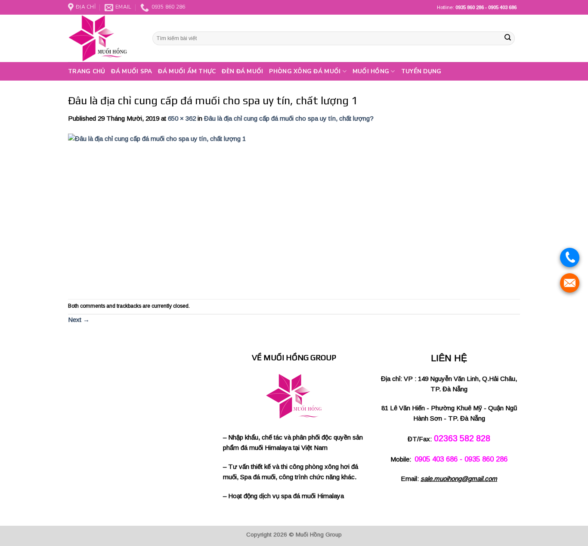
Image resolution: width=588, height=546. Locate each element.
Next (79, 319)
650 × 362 (182, 118)
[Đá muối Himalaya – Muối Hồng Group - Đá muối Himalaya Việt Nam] (103, 38)
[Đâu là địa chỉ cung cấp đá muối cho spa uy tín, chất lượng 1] (208, 211)
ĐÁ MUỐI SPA (131, 71)
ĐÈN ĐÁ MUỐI (242, 71)
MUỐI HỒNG (371, 71)
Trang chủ (86, 71)
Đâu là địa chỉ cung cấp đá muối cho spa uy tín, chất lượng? (289, 118)
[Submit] (507, 38)
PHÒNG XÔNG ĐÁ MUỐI (304, 71)
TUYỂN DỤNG (421, 71)
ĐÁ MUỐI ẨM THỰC (187, 71)
